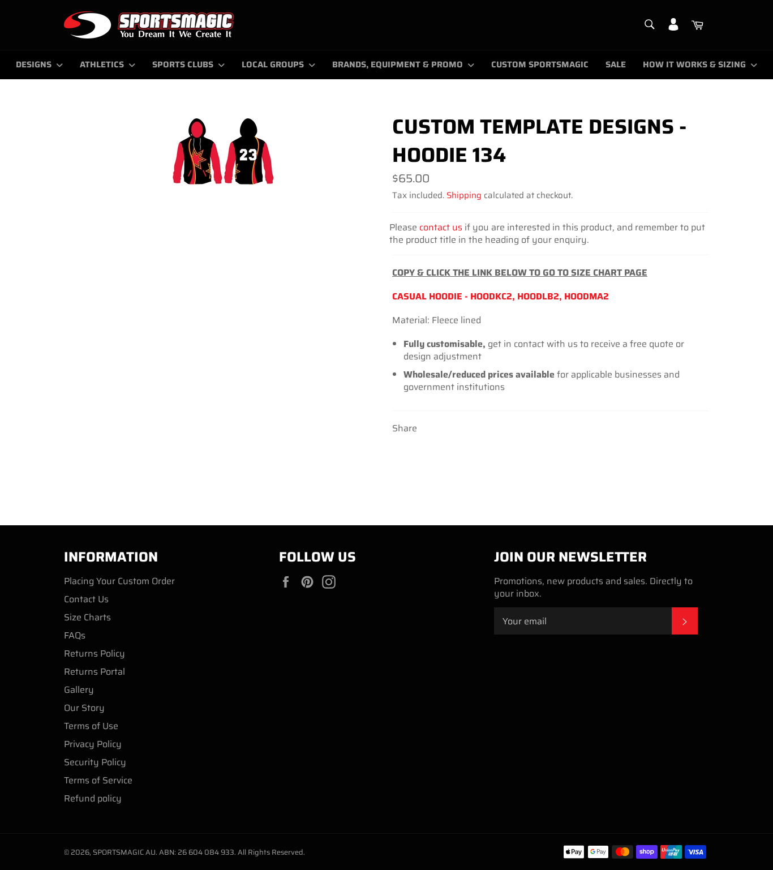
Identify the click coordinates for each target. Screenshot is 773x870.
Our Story (84, 708)
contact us (440, 227)
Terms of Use (91, 726)
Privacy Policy (93, 744)
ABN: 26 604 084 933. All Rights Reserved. (232, 852)
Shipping (464, 195)
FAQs (74, 635)
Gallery (79, 690)
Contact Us (86, 599)
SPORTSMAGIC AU (124, 852)
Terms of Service (98, 780)
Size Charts (87, 617)
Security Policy (95, 762)
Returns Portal (94, 672)
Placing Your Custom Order (119, 581)
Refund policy (93, 798)
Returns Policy (94, 653)
